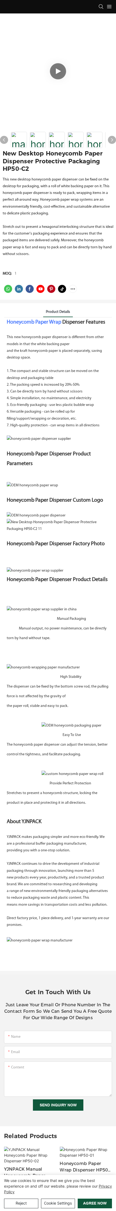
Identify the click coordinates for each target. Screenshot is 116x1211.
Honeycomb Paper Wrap (34, 322)
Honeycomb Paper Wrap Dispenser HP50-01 (85, 1167)
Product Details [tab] (58, 312)
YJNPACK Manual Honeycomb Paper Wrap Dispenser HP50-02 (29, 1173)
